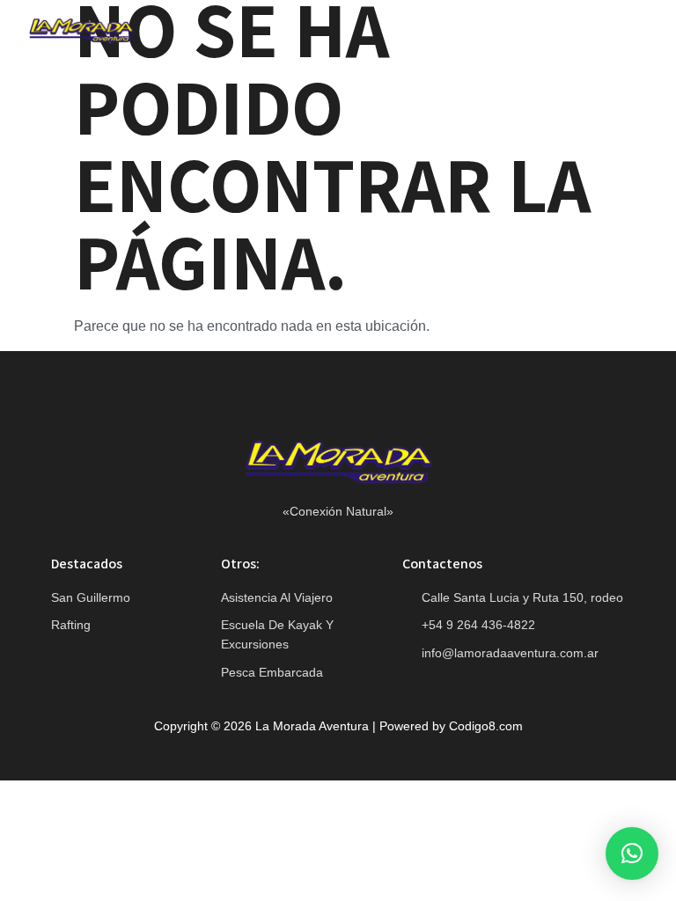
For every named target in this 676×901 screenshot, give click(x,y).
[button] (626, 33)
